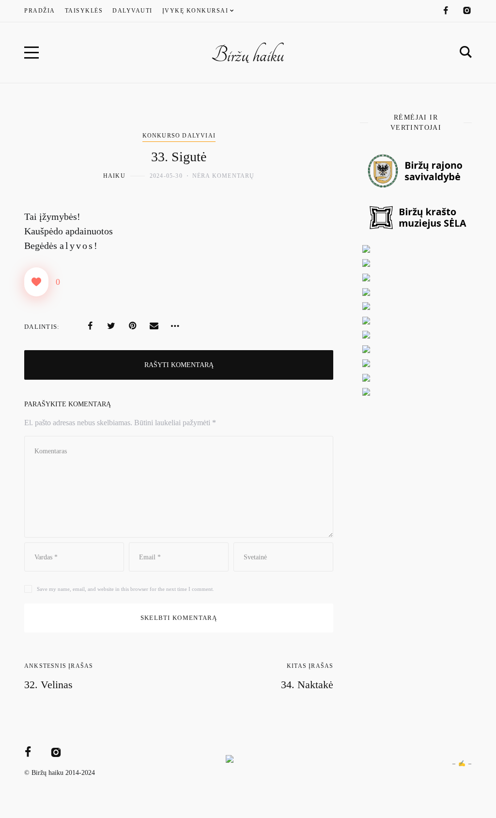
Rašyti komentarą (179, 365)
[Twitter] (111, 326)
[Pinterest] (132, 326)
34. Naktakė (307, 685)
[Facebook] (445, 10)
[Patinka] (36, 281)
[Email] (154, 326)
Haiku (114, 175)
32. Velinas (48, 685)
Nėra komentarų (223, 175)
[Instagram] (467, 10)
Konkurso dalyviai (179, 135)
